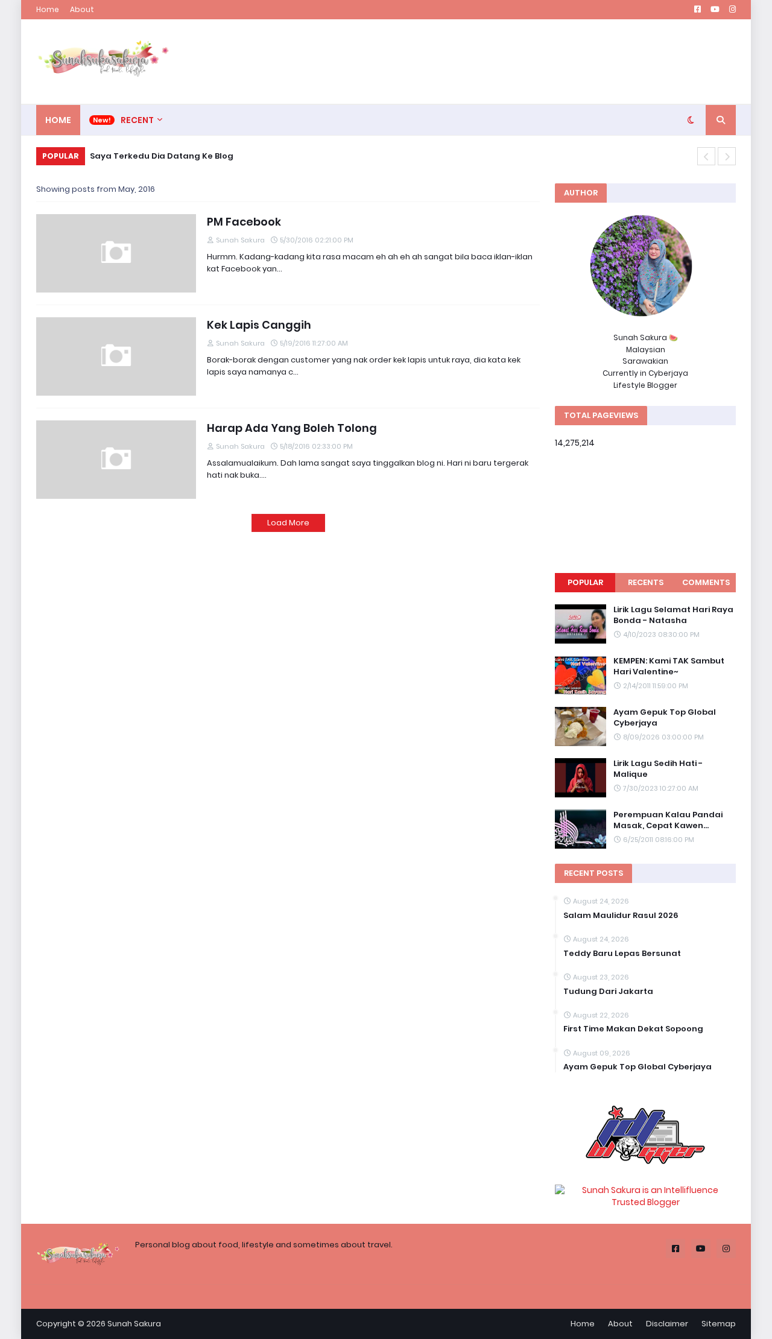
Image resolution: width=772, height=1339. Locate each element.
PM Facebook (244, 221)
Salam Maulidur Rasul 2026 (621, 915)
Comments (706, 582)
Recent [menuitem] (137, 120)
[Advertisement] (516, 61)
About (82, 9)
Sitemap (718, 1323)
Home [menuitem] (58, 120)
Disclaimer (667, 1323)
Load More (288, 522)
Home (47, 9)
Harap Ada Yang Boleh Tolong (292, 427)
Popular (585, 582)
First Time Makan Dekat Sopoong (633, 1029)
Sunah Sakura (134, 1323)
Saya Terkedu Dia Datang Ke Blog (161, 156)
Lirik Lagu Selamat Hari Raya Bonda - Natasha (673, 615)
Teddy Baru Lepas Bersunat (622, 953)
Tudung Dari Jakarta (608, 991)
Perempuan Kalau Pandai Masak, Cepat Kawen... (668, 820)
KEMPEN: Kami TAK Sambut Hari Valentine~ (668, 666)
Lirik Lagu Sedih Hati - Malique (658, 769)
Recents (645, 582)
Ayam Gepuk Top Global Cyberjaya (664, 718)
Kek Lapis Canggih (259, 324)
